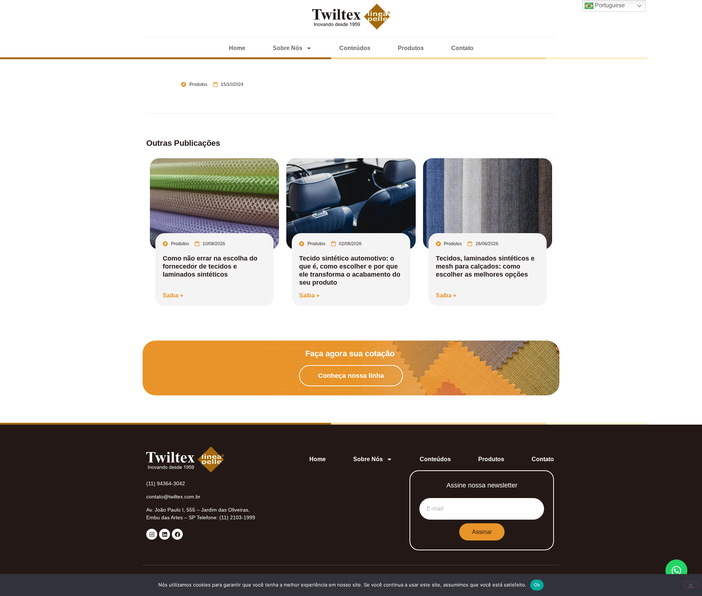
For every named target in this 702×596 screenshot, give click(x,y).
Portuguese (609, 5)
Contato (462, 48)
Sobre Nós (287, 48)
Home (237, 48)
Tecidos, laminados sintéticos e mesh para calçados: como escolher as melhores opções (485, 266)
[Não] (690, 584)
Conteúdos (354, 48)
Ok (537, 585)
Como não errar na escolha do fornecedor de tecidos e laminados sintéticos (210, 266)
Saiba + (173, 295)
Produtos (411, 48)
